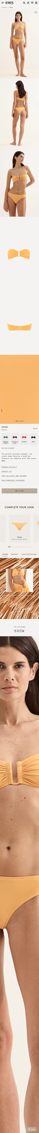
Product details (9, 467)
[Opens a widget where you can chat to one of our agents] (31, 1129)
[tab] (5, 555)
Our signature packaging (13, 480)
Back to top (19, 421)
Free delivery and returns (14, 476)
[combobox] (19, 490)
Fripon (19, 537)
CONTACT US (7, 471)
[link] (28, 3)
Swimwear (4, 7)
